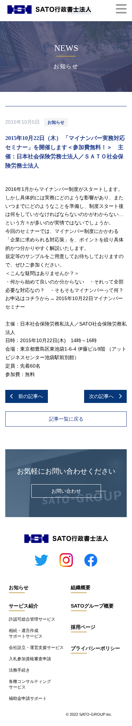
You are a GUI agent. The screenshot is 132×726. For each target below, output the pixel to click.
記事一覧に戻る (66, 419)
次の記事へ (104, 396)
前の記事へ (28, 396)
